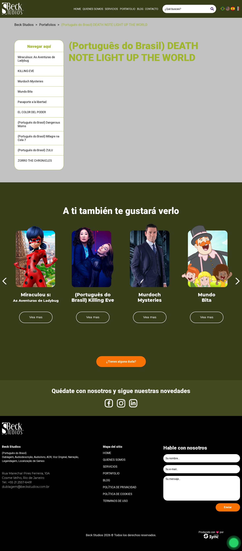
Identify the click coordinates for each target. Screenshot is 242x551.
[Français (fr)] (238, 10)
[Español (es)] (233, 10)
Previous (4, 281)
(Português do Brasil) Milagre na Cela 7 (38, 138)
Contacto (151, 9)
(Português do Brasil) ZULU (35, 150)
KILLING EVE (26, 71)
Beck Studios (24, 25)
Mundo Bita (25, 91)
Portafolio (127, 9)
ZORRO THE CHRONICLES (35, 160)
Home (77, 9)
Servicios (111, 9)
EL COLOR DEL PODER (32, 112)
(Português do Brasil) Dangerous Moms (39, 124)
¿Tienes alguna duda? (121, 361)
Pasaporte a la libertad (32, 102)
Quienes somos (93, 9)
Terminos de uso (115, 501)
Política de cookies (117, 494)
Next (237, 281)
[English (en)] (228, 10)
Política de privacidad (119, 487)
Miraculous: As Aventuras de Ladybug (36, 58)
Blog (140, 9)
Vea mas (35, 317)
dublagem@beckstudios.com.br (25, 487)
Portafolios (47, 25)
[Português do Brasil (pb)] (222, 10)
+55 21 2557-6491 (20, 482)
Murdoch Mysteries (30, 81)
